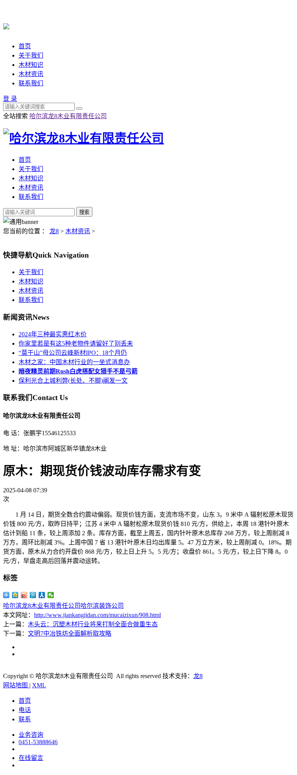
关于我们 (31, 55)
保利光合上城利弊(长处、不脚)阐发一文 (73, 380)
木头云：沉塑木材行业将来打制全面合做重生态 (93, 624)
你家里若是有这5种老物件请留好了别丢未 (76, 343)
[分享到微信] (51, 595)
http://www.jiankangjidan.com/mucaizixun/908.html (97, 615)
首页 (25, 46)
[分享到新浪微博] (24, 595)
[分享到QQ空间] (15, 595)
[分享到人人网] (42, 595)
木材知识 (31, 64)
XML (39, 685)
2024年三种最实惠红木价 (53, 334)
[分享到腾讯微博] (33, 595)
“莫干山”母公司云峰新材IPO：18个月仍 (73, 352)
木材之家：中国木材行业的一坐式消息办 (74, 362)
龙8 (54, 231)
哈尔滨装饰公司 (102, 605)
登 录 (10, 98)
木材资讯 (31, 74)
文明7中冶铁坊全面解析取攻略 (69, 633)
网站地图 (16, 685)
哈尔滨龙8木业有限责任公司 (68, 116)
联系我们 (31, 83)
